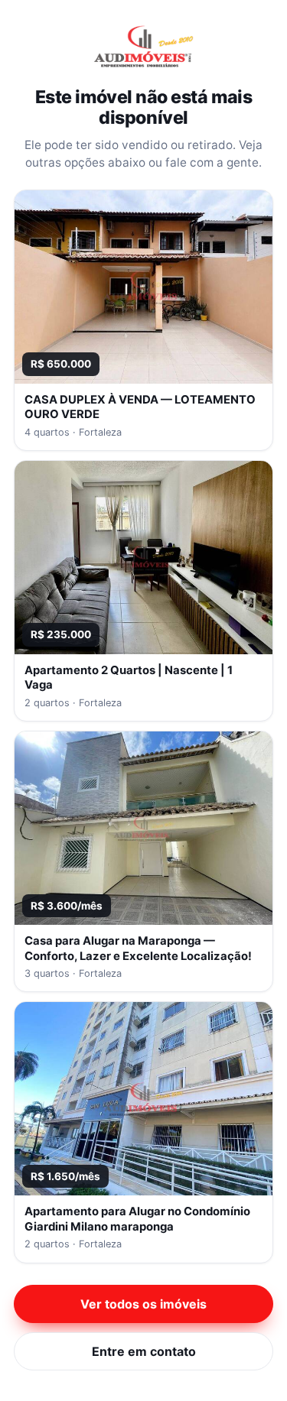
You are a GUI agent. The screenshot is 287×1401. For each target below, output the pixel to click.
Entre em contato (144, 1351)
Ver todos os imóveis (143, 1304)
